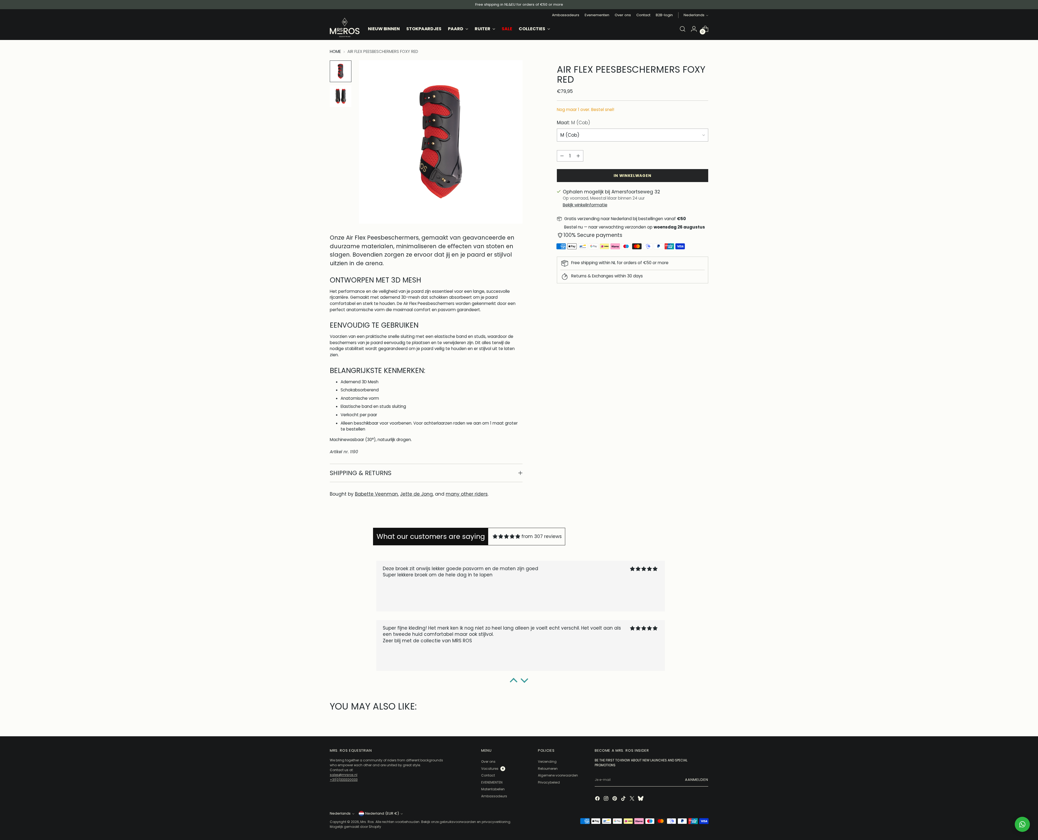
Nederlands (694, 15)
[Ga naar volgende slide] (707, 719)
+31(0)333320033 (344, 779)
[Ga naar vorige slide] (330, 719)
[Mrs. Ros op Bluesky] (641, 799)
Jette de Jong (416, 494)
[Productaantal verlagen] (562, 155)
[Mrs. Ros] (345, 27)
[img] (506, 536)
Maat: (573, 122)
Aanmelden (696, 779)
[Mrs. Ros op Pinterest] (615, 799)
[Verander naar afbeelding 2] (340, 96)
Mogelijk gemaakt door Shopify (355, 826)
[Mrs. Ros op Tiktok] (624, 799)
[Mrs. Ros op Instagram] (606, 799)
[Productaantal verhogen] (578, 155)
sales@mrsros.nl (343, 774)
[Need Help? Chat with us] (1022, 824)
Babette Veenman (376, 494)
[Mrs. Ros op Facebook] (598, 799)
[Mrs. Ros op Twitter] (632, 799)
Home (335, 51)
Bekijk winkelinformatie (585, 205)
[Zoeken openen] (682, 28)
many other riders (467, 494)
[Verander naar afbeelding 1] (340, 71)
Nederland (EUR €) (382, 813)
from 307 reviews (541, 536)
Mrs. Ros (367, 821)
